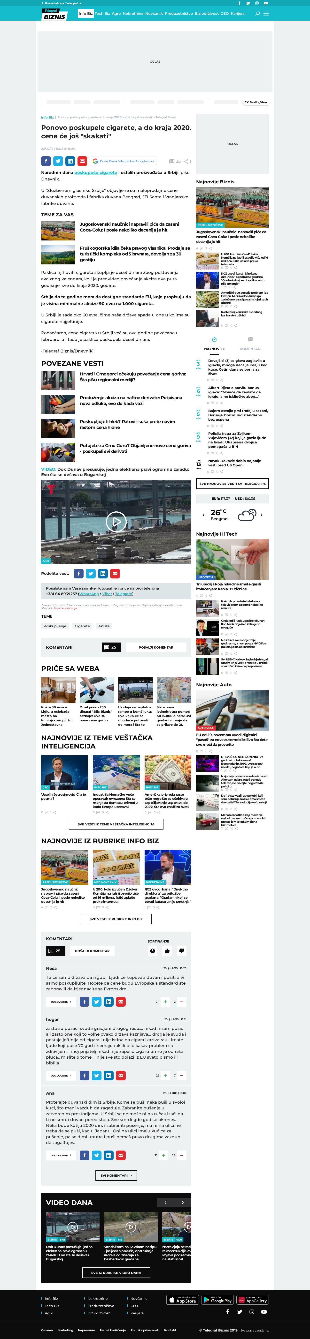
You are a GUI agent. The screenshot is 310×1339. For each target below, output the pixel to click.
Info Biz (47, 117)
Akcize (104, 626)
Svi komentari (116, 1175)
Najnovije (215, 182)
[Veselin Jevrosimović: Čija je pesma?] (64, 772)
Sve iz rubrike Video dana (116, 1273)
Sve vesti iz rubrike (116, 919)
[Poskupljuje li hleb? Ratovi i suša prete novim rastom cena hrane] (58, 428)
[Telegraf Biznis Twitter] (248, 3)
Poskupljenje (55, 626)
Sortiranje (158, 941)
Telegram (123, 593)
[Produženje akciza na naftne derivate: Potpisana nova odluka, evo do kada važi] (58, 404)
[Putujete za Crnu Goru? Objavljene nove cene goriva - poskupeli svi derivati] (58, 452)
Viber (107, 593)
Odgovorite (61, 1001)
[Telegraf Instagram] (257, 3)
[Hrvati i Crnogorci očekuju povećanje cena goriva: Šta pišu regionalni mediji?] (58, 380)
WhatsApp (89, 593)
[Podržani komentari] (167, 951)
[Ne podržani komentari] (181, 951)
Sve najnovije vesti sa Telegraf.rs (233, 484)
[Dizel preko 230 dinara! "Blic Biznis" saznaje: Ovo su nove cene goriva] (97, 690)
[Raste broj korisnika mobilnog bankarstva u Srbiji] (207, 318)
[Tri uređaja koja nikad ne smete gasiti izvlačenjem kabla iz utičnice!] (232, 559)
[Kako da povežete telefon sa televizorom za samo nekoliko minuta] (207, 608)
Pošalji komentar (156, 647)
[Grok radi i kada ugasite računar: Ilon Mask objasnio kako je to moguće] (207, 627)
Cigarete (82, 626)
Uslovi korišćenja (64, 608)
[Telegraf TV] (266, 3)
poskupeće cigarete (95, 172)
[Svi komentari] (152, 951)
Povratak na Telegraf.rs (63, 3)
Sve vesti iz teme (116, 824)
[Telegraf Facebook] (239, 3)
